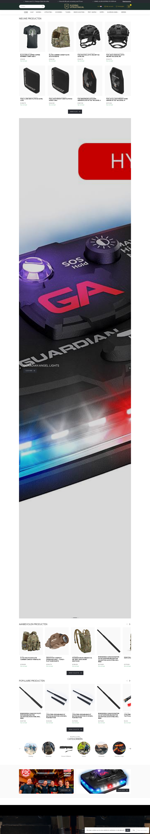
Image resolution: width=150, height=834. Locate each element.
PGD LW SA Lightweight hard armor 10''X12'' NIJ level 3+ (117, 99)
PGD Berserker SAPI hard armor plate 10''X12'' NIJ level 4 (89, 99)
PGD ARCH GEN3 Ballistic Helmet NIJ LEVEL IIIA (115, 55)
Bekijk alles (74, 111)
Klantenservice (127, 1)
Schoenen (58, 12)
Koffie (102, 12)
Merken (123, 12)
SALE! (32, 12)
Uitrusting (48, 12)
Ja (127, 830)
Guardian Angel (112, 12)
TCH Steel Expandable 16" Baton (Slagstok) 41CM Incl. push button (56, 716)
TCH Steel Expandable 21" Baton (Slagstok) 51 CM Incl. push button (82, 716)
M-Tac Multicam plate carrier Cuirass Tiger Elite (30, 658)
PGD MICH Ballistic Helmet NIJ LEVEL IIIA (88, 55)
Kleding (38, 12)
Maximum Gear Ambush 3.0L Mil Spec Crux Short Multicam (82, 659)
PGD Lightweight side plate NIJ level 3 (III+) (60, 99)
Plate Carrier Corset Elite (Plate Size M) (59, 55)
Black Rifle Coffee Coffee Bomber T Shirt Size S (30, 55)
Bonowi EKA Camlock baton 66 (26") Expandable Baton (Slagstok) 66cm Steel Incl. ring (108, 659)
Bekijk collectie (74, 673)
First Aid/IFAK (92, 12)
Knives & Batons (79, 12)
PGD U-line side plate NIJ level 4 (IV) (31, 99)
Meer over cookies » (142, 830)
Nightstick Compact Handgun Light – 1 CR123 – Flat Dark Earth (55, 659)
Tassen (67, 12)
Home (26, 12)
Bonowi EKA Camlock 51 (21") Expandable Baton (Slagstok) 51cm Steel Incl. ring (30, 716)
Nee (134, 830)
